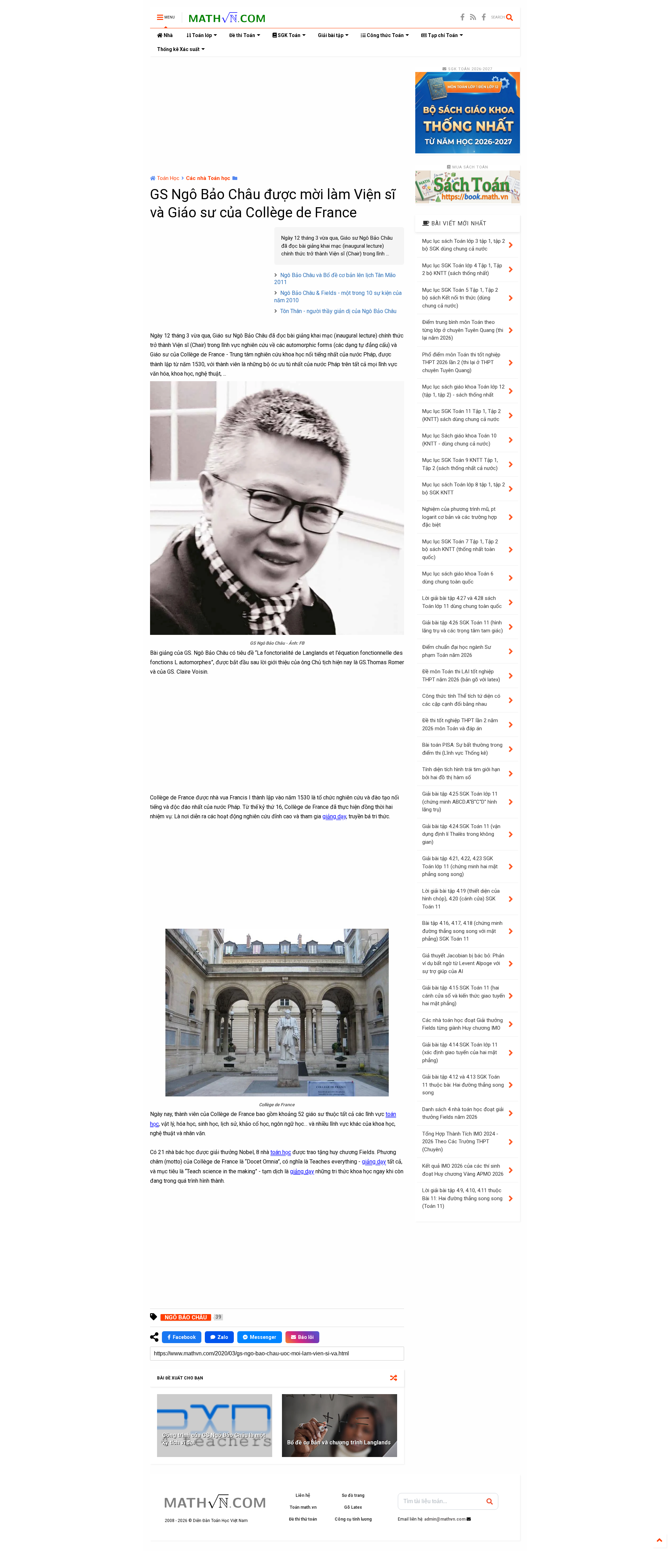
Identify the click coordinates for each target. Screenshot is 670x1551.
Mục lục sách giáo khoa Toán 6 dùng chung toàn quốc (457, 578)
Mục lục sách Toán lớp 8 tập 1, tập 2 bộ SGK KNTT (463, 488)
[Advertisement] (277, 116)
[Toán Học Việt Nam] (227, 19)
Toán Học (168, 178)
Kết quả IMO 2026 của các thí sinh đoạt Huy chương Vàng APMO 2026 (463, 1170)
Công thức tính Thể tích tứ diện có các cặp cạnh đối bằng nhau (461, 700)
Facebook (184, 1337)
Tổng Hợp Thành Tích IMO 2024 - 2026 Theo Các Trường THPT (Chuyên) (460, 1142)
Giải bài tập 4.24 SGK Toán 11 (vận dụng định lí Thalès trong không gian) (461, 834)
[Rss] (473, 17)
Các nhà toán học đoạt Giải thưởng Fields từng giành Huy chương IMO (462, 1024)
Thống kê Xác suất (178, 49)
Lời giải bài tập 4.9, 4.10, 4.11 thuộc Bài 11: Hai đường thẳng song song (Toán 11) (462, 1198)
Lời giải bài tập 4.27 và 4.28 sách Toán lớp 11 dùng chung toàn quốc (462, 602)
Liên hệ (303, 1495)
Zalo (222, 1337)
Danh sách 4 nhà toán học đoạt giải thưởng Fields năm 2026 (463, 1113)
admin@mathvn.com (445, 1519)
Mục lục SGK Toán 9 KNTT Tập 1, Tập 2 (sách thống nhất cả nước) (460, 464)
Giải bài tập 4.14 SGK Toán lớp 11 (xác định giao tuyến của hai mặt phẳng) (460, 1053)
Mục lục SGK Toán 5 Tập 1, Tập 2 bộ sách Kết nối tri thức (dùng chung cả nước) (460, 298)
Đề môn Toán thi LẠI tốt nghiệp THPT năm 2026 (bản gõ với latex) (461, 675)
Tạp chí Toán (442, 35)
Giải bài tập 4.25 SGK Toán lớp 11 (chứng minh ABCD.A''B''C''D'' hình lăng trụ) (460, 802)
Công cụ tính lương (353, 1519)
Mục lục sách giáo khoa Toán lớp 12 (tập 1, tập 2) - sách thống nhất (463, 391)
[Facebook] (484, 17)
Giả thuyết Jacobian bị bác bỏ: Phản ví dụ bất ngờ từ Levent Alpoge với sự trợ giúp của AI (463, 963)
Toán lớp (201, 35)
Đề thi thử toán (303, 1519)
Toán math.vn (303, 1507)
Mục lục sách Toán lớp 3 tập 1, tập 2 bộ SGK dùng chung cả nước (463, 245)
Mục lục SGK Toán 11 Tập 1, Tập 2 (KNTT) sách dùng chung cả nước (461, 415)
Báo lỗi (306, 1337)
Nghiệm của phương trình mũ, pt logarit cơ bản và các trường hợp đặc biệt (459, 517)
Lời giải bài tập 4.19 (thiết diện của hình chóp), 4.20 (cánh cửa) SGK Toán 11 (461, 899)
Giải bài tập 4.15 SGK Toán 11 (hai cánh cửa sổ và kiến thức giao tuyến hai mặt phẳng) (463, 996)
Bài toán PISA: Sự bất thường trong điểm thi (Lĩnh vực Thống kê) (462, 749)
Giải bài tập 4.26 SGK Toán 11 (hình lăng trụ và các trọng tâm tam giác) (462, 626)
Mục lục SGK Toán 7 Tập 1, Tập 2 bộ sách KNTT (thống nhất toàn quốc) (460, 549)
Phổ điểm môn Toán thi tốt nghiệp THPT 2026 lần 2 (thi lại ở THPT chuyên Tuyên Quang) (461, 362)
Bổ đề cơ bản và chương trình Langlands (339, 1442)
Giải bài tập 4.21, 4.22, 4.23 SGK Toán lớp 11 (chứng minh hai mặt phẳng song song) (460, 866)
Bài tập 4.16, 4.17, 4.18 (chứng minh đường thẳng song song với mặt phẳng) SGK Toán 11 (462, 931)
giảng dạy (334, 816)
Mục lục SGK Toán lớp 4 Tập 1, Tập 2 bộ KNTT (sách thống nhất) (462, 269)
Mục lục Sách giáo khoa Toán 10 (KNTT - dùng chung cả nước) (459, 440)
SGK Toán (288, 35)
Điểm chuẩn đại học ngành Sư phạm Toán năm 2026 (456, 651)
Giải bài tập (330, 35)
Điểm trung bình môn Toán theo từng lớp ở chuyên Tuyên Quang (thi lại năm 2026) (462, 330)
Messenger (263, 1337)
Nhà (168, 35)
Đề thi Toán (242, 35)
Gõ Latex (353, 1507)
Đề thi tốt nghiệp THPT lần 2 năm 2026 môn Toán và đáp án (460, 724)
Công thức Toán (385, 35)
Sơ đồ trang (353, 1495)
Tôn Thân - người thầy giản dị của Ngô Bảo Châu (338, 311)
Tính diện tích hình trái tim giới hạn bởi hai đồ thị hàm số (461, 773)
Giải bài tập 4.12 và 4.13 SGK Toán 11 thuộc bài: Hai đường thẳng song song (463, 1085)
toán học (280, 1152)
